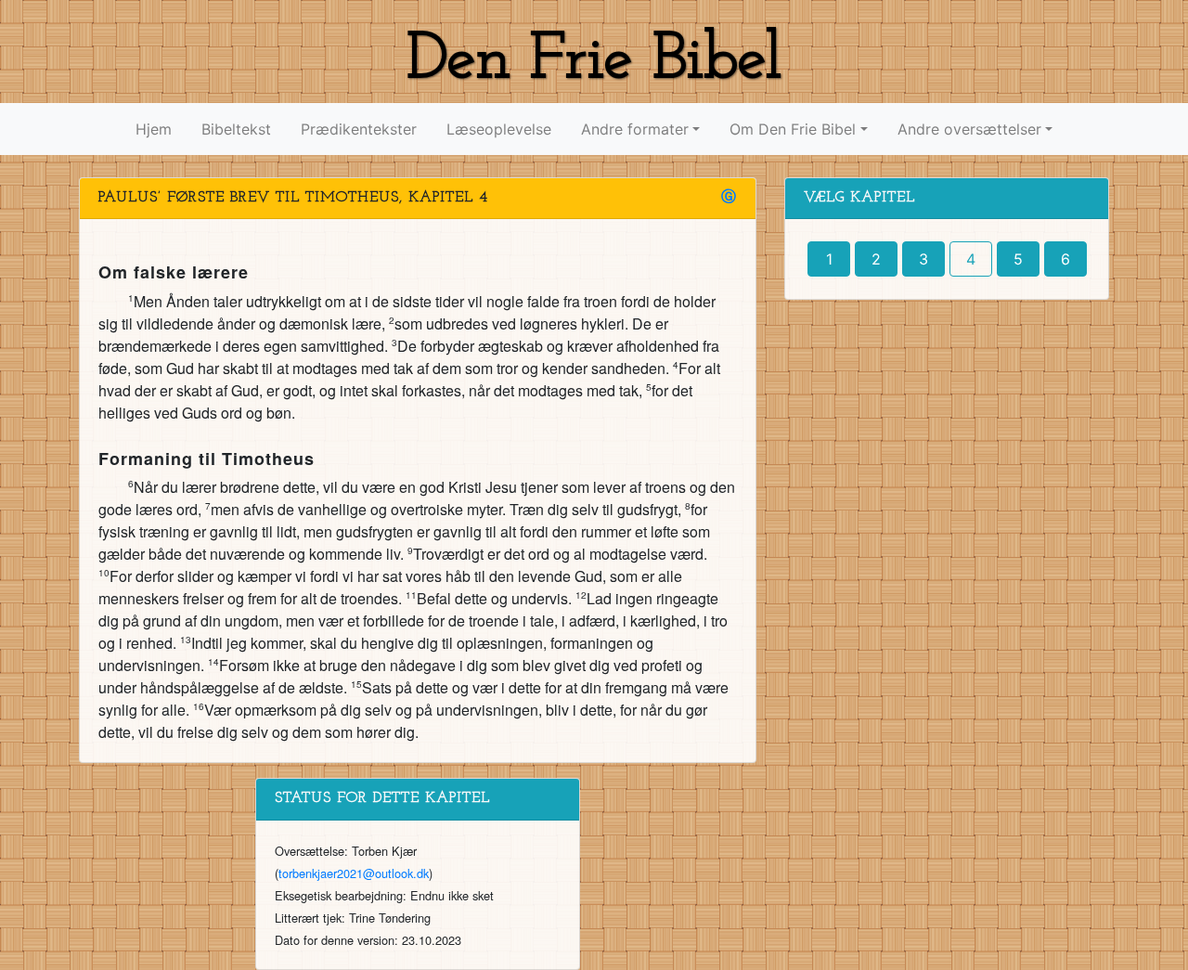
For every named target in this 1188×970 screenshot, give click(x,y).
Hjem (154, 129)
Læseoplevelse (498, 129)
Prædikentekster (359, 129)
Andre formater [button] (635, 129)
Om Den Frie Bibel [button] (793, 129)
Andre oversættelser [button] (969, 129)
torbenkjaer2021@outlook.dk (353, 873)
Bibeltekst (236, 129)
